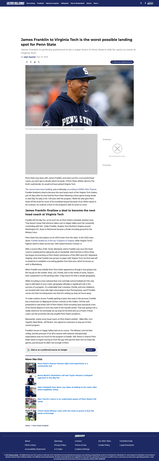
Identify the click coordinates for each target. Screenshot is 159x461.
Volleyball (65, 3)
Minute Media (13, 455)
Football (40, 3)
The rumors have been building (38, 189)
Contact (78, 441)
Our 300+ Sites (104, 441)
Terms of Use (80, 445)
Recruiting (31, 3)
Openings (58, 441)
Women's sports (52, 3)
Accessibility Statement (35, 449)
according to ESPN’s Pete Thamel (81, 189)
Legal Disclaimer (127, 445)
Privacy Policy (60, 445)
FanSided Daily (126, 441)
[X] (141, 3)
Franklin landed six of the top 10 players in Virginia (52, 240)
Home (27, 426)
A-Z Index (58, 449)
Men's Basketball (77, 3)
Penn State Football (40, 426)
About (88, 3)
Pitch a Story (30, 445)
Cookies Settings (82, 449)
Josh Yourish (30, 57)
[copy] (38, 62)
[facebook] (145, 3)
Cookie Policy (104, 445)
